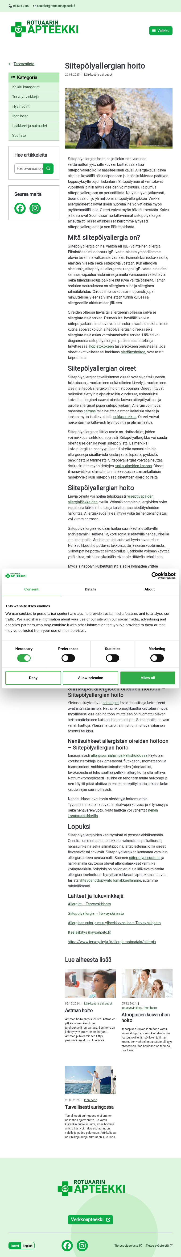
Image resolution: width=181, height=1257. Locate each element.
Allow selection (90, 678)
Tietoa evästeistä (157, 1245)
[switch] (68, 658)
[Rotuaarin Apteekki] (43, 30)
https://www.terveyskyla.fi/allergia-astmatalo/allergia (112, 942)
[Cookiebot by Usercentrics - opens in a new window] (155, 575)
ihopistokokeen (101, 346)
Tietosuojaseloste (126, 1245)
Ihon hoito (20, 116)
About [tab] (149, 589)
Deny (33, 678)
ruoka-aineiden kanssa (133, 466)
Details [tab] (90, 589)
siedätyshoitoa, (133, 352)
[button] (33, 77)
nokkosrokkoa (124, 417)
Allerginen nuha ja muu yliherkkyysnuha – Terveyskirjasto (114, 923)
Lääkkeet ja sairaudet (29, 126)
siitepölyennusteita (144, 857)
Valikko (163, 30)
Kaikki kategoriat (26, 87)
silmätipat (111, 703)
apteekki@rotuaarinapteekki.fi (56, 6)
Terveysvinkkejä (25, 96)
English (28, 1246)
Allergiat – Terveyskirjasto (89, 904)
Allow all (148, 678)
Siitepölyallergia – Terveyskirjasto (96, 913)
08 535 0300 (21, 6)
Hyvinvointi (21, 106)
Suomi (15, 1246)
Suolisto (19, 135)
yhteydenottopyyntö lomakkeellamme (110, 880)
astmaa (90, 411)
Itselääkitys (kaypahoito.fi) (89, 932)
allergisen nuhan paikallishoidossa (119, 755)
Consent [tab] (31, 589)
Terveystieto (24, 64)
